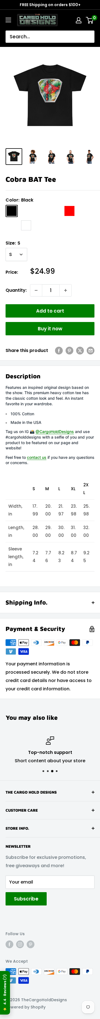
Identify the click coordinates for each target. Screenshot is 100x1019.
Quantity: (16, 290)
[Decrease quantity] (36, 290)
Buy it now (50, 328)
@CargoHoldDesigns (55, 431)
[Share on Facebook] (59, 350)
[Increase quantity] (65, 290)
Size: (13, 243)
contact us (36, 457)
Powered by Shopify (26, 1007)
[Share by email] (90, 350)
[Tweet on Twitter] (80, 350)
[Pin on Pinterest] (69, 350)
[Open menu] (8, 20)
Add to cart (50, 311)
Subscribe (26, 898)
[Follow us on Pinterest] (30, 944)
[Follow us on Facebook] (9, 944)
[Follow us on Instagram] (20, 944)
